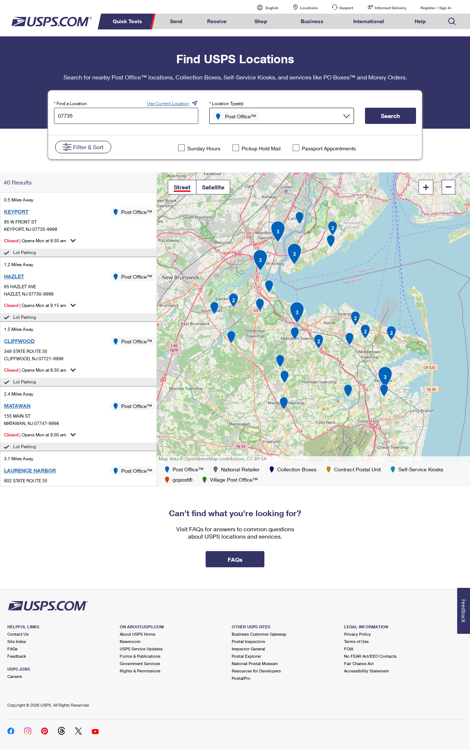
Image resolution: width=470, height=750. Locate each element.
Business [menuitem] (312, 21)
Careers (14, 676)
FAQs (12, 648)
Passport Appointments (329, 148)
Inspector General (248, 648)
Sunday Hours (203, 148)
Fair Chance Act (359, 663)
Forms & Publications (140, 656)
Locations (309, 8)
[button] (182, 187)
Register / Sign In (435, 8)
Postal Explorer (246, 656)
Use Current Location (168, 103)
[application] (313, 317)
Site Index (16, 641)
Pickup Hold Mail (261, 148)
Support (346, 8)
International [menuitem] (368, 21)
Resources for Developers (256, 670)
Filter (88, 146)
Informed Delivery (390, 8)
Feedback (16, 656)
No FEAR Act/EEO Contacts (370, 656)
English (264, 7)
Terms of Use (356, 641)
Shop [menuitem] (260, 21)
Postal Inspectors (248, 641)
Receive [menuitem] (217, 21)
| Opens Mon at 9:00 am (35, 435)
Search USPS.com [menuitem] (452, 21)
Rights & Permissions (140, 670)
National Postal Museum (255, 663)
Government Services (140, 663)
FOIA (348, 648)
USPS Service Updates (141, 648)
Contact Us (18, 634)
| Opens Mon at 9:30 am (35, 240)
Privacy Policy (357, 634)
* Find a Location (70, 103)
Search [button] (390, 115)
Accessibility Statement (366, 670)
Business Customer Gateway (259, 634)
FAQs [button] (235, 559)
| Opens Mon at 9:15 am (35, 305)
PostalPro (241, 678)
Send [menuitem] (176, 21)
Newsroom (130, 641)
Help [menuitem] (420, 21)
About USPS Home (137, 634)
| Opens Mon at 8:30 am (35, 370)
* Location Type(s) (226, 103)
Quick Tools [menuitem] (127, 21)
